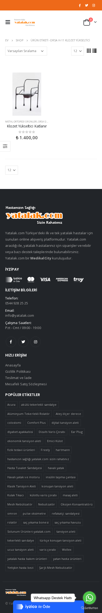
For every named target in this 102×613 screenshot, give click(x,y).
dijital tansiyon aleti (65, 423)
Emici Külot (55, 441)
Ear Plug (77, 432)
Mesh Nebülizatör (19, 504)
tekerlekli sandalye (20, 540)
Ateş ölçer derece (68, 414)
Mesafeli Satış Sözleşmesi (26, 384)
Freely (45, 450)
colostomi (14, 423)
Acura (11, 404)
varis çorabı (47, 549)
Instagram (35, 342)
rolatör (12, 522)
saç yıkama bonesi (36, 522)
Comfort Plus (36, 423)
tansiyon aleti (65, 531)
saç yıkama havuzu (67, 522)
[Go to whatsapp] (89, 597)
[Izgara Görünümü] (88, 50)
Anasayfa (13, 365)
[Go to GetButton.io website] (89, 607)
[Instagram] (93, 5)
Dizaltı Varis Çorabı (52, 432)
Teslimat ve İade (18, 377)
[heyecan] (86, 5)
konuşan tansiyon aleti (57, 486)
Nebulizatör (46, 504)
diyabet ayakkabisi (20, 432)
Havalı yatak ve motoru (23, 477)
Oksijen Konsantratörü (76, 504)
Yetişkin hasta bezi (20, 568)
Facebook (11, 342)
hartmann (63, 450)
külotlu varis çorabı (43, 495)
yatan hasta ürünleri (67, 559)
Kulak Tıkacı (15, 495)
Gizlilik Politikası (18, 371)
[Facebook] (80, 5)
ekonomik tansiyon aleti (24, 441)
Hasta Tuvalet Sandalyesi (24, 468)
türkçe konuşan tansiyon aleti (60, 540)
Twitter (23, 342)
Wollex (66, 549)
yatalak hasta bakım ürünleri (27, 559)
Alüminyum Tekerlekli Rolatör (28, 414)
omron (12, 513)
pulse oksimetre (34, 513)
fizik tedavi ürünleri (21, 450)
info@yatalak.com (19, 315)
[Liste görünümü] (94, 50)
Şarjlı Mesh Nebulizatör (55, 568)
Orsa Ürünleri (47, 121)
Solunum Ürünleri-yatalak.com (29, 531)
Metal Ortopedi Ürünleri (21, 121)
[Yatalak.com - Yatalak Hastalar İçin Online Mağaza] (24, 22)
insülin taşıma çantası (61, 477)
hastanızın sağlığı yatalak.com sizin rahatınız (38, 459)
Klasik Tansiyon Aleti (21, 486)
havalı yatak (56, 468)
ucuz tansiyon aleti (20, 549)
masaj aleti (70, 495)
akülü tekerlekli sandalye (38, 404)
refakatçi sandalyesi (66, 513)
